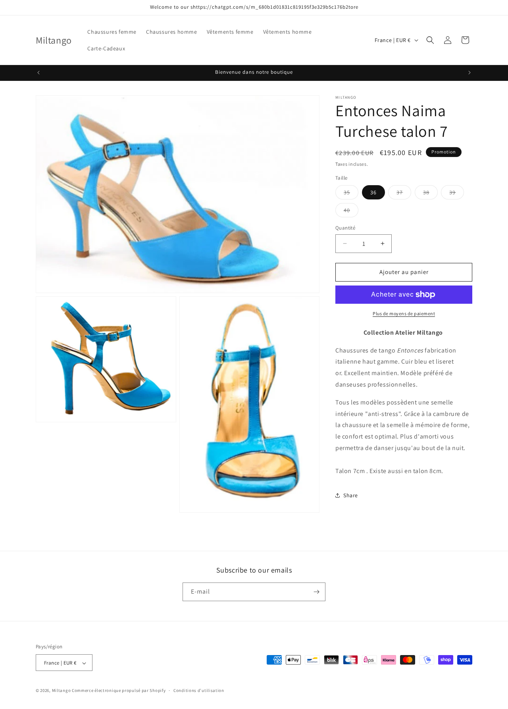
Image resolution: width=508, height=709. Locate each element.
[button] (430, 40)
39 (456, 193)
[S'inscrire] (316, 592)
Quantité (345, 227)
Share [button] (350, 495)
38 (430, 193)
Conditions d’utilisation (198, 690)
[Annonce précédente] (38, 72)
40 (351, 211)
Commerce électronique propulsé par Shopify (118, 691)
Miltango (61, 691)
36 (373, 192)
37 (403, 193)
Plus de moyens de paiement (404, 313)
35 (351, 193)
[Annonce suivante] (469, 72)
